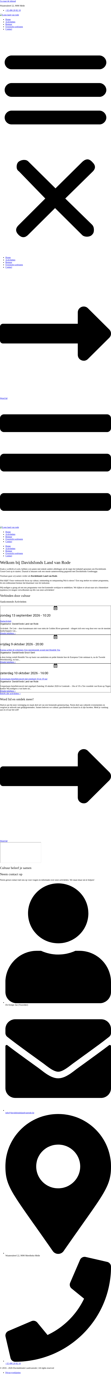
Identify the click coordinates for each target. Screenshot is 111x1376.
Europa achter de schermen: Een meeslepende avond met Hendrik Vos (30, 650)
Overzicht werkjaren (14, 225)
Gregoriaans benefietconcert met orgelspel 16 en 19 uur (23, 679)
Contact (8, 228)
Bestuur (8, 223)
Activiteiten (10, 220)
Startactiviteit (5, 621)
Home (8, 218)
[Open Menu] (55, 525)
